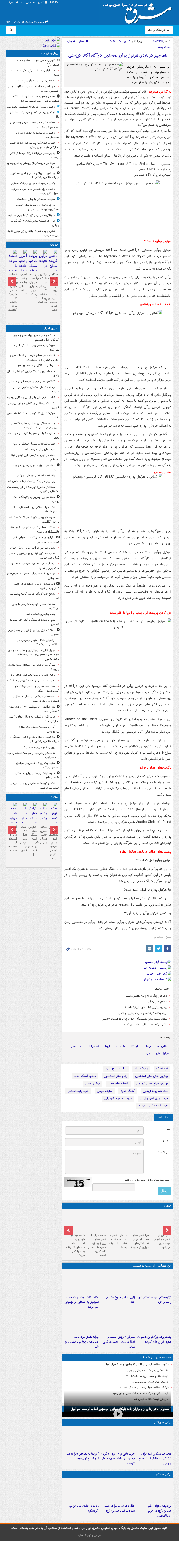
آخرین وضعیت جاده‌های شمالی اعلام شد (23, 284)
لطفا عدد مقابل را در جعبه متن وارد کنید (148, 1180)
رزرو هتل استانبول (115, 1076)
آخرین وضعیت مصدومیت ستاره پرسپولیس (39, 729)
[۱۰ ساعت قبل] (117, 1491)
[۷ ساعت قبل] (154, 1491)
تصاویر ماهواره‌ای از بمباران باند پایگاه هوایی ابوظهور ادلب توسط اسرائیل (36, 98)
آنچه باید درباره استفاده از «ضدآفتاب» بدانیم (13, 839)
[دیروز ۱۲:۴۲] (23, 266)
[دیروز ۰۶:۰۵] (81, 1491)
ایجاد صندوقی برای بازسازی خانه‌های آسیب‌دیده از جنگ (36, 688)
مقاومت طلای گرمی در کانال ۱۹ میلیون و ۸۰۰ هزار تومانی (136, 1364)
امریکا (134, 1046)
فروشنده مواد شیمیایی (118, 1098)
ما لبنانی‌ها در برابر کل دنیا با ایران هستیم (31, 215)
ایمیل (166, 1140)
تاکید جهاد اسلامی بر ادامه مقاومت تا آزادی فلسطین (36, 509)
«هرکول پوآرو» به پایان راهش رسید (146, 996)
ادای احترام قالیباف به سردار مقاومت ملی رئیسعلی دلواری (33, 88)
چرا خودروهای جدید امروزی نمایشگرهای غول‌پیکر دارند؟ (140, 1241)
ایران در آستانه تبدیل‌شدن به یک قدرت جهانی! (35, 223)
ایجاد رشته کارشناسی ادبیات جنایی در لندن (142, 1013)
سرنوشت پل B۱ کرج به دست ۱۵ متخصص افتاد (33, 415)
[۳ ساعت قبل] (154, 1438)
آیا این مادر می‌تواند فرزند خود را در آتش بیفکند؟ (34, 155)
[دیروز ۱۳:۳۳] (33, 269)
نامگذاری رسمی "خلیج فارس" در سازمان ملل (34, 114)
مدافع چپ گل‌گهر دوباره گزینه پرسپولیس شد (33, 596)
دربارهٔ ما (11, 2)
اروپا (107, 1046)
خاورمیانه (162, 1046)
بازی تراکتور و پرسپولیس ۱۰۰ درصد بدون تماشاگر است (34, 709)
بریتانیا (147, 1046)
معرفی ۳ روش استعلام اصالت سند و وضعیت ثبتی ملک (119, 1341)
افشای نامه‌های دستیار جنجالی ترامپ (34, 444)
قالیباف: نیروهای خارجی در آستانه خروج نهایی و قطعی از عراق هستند (34, 357)
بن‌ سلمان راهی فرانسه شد (39, 449)
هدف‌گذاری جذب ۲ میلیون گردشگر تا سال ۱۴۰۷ (33, 373)
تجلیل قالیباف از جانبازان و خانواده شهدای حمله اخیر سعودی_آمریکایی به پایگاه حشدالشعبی (33, 654)
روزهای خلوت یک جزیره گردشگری (84, 1508)
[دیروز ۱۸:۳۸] (81, 1322)
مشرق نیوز (138, 11)
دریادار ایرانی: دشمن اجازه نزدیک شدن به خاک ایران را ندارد (33, 565)
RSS (52, 2)
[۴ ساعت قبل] (154, 1282)
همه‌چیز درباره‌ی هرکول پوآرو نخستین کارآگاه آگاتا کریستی (117, 55)
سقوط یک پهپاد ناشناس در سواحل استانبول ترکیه (37, 765)
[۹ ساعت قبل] (81, 1282)
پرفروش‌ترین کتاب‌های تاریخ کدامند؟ (146, 1007)
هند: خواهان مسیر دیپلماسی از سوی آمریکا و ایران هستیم (36, 337)
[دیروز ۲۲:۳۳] (117, 1438)
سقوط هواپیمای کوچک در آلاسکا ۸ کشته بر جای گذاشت (34, 519)
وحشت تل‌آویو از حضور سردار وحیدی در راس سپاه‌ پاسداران (34, 124)
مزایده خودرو (105, 1091)
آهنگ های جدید (118, 1083)
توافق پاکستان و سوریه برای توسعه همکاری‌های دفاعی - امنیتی (37, 207)
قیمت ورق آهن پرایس (154, 1098)
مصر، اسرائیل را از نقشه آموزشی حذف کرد (31, 680)
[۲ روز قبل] (160, 1221)
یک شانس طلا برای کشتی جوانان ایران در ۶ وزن (33, 405)
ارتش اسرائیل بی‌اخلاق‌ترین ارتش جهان (32, 548)
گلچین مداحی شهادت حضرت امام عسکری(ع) (38, 62)
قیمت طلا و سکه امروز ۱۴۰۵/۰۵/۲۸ (147, 1376)
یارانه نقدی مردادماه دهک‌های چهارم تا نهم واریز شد (82, 1341)
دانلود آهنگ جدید (85, 1076)
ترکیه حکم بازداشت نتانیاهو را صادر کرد (154, 1300)
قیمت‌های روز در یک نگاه (155, 1357)
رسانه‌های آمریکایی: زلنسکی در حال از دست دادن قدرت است (35, 698)
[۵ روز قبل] (96, 1221)
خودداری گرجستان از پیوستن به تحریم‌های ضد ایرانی (33, 165)
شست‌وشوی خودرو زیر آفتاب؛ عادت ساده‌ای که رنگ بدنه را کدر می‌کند (75, 1245)
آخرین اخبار (51, 328)
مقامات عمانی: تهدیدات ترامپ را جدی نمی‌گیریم (35, 606)
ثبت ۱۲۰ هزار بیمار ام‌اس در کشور (23, 839)
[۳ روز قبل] (139, 1221)
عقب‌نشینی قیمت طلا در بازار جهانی (148, 1370)
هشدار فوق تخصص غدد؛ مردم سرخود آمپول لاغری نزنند (35, 191)
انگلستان (121, 1046)
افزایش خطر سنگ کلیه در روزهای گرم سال (33, 841)
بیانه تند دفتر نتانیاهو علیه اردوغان (36, 475)
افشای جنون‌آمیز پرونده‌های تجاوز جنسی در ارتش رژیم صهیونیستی (34, 145)
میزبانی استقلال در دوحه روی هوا (36, 365)
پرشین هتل (92, 1083)
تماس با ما (26, 2)
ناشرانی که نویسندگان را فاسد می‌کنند (145, 1024)
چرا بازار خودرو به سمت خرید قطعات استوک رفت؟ (118, 1241)
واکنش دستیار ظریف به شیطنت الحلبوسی (31, 107)
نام (168, 1128)
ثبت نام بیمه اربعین (155, 1091)
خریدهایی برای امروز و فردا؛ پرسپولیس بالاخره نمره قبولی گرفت (118, 1458)
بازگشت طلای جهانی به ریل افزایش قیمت (144, 1387)
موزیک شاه (141, 1068)
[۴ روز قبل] (118, 1221)
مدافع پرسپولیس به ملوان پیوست (36, 80)
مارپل (147, 1053)
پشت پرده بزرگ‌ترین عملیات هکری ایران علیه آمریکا (154, 1339)
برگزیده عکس (163, 1474)
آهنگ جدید (128, 1091)
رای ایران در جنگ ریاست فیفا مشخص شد (31, 481)
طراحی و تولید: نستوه (89, 1535)
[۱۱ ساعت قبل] (154, 1322)
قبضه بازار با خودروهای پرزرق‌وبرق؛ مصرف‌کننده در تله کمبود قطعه (97, 1245)
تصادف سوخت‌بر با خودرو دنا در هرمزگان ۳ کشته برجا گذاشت (13, 292)
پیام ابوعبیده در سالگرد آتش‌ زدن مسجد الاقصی (34, 622)
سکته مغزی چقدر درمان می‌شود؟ (43, 835)
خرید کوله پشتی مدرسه (153, 1105)
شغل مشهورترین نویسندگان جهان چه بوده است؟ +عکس (134, 1019)
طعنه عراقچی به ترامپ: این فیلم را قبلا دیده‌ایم (35, 457)
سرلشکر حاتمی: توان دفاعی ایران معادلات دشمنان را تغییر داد (33, 489)
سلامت (54, 797)
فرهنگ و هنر (157, 30)
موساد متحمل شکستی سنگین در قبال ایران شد (36, 389)
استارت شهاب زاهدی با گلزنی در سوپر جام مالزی (33, 435)
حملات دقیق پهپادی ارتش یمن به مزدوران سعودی (33, 632)
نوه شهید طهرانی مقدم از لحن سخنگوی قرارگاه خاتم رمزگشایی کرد (34, 175)
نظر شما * (163, 1152)
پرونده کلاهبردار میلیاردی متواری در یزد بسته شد (33, 286)
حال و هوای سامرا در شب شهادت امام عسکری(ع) (119, 1508)
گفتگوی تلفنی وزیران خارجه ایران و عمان (32, 381)
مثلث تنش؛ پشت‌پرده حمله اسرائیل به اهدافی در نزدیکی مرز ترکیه (81, 1302)
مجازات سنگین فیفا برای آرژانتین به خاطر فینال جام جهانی (155, 1458)
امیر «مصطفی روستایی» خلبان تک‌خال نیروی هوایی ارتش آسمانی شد (35, 425)
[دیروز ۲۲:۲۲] (81, 1438)
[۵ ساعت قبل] (117, 1282)
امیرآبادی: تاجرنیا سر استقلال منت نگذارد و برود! (33, 667)
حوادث (54, 244)
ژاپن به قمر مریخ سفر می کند (120, 1300)
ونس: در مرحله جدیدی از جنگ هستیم (33, 183)
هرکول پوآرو (162, 1053)
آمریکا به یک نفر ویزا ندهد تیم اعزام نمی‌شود (83, 1456)
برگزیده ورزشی (162, 1422)
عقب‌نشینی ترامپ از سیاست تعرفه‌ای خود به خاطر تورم (33, 755)
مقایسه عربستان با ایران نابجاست (36, 199)
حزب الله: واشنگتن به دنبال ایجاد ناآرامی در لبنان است (34, 719)
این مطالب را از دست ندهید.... (152, 1265)
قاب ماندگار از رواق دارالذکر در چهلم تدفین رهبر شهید (36, 586)
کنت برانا (94, 1046)
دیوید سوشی (77, 1046)
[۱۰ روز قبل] (75, 1221)
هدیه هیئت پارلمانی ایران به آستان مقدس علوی (37, 775)
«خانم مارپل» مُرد (157, 1001)
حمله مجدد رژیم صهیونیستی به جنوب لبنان (36, 467)
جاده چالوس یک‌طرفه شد (40, 614)
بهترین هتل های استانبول (151, 1076)
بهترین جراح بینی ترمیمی (152, 1083)
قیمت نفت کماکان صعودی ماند (150, 1382)
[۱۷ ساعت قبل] (117, 1322)
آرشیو (41, 2)
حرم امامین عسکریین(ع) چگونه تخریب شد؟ (35, 72)
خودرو (167, 1205)
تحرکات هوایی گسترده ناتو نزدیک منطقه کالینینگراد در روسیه (34, 529)
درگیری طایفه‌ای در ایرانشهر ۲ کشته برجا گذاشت (43, 288)
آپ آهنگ (162, 1068)
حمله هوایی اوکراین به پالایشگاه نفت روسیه (36, 499)
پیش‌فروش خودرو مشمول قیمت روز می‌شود (161, 1241)
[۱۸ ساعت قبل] (43, 817)
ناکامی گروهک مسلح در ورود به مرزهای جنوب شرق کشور (53, 292)
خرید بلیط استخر (78, 1091)
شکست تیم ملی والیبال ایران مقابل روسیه (31, 397)
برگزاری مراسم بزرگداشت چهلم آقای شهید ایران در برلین (36, 539)
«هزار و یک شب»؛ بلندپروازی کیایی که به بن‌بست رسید (33, 233)
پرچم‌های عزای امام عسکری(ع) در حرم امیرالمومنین (159, 1510)
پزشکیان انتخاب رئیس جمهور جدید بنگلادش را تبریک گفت (37, 642)
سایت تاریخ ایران (116, 1068)
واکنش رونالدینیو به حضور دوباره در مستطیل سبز (37, 135)
